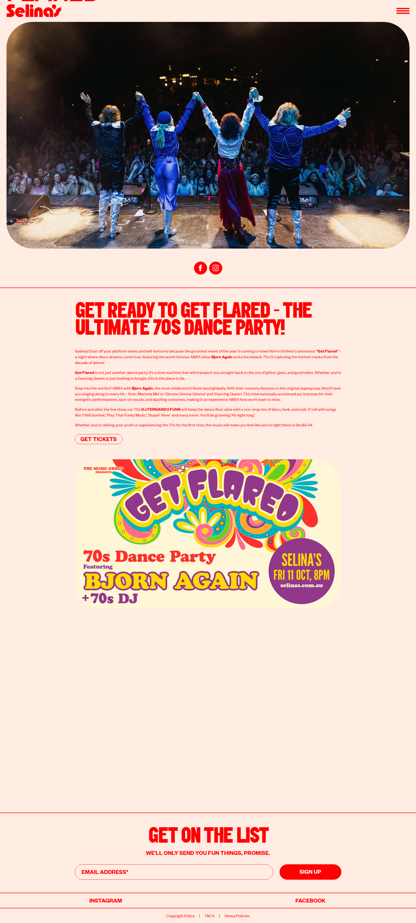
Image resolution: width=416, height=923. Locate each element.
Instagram (105, 900)
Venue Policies (237, 915)
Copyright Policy (180, 915)
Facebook (310, 900)
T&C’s (209, 915)
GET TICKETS (98, 438)
